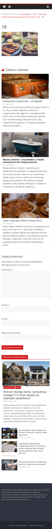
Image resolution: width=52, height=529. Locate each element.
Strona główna (25, 14)
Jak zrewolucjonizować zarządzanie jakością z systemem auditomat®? (33, 463)
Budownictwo (9, 387)
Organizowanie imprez (36, 525)
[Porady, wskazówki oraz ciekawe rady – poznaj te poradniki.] (4, 6)
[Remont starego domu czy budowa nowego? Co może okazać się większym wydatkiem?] (26, 362)
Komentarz (7, 269)
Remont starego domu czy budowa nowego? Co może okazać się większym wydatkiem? (24, 395)
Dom (18, 387)
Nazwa (5, 305)
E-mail (5, 319)
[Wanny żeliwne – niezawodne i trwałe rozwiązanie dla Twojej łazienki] (25, 133)
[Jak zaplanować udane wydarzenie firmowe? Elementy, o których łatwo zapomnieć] (9, 429)
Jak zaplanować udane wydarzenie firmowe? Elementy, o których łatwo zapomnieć (33, 432)
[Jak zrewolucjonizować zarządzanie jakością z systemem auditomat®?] (9, 461)
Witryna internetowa (11, 333)
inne (35, 14)
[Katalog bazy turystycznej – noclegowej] (25, 75)
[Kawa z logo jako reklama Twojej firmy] (25, 194)
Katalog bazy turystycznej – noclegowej (22, 101)
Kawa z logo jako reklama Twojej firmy (22, 220)
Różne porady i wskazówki (18, 525)
